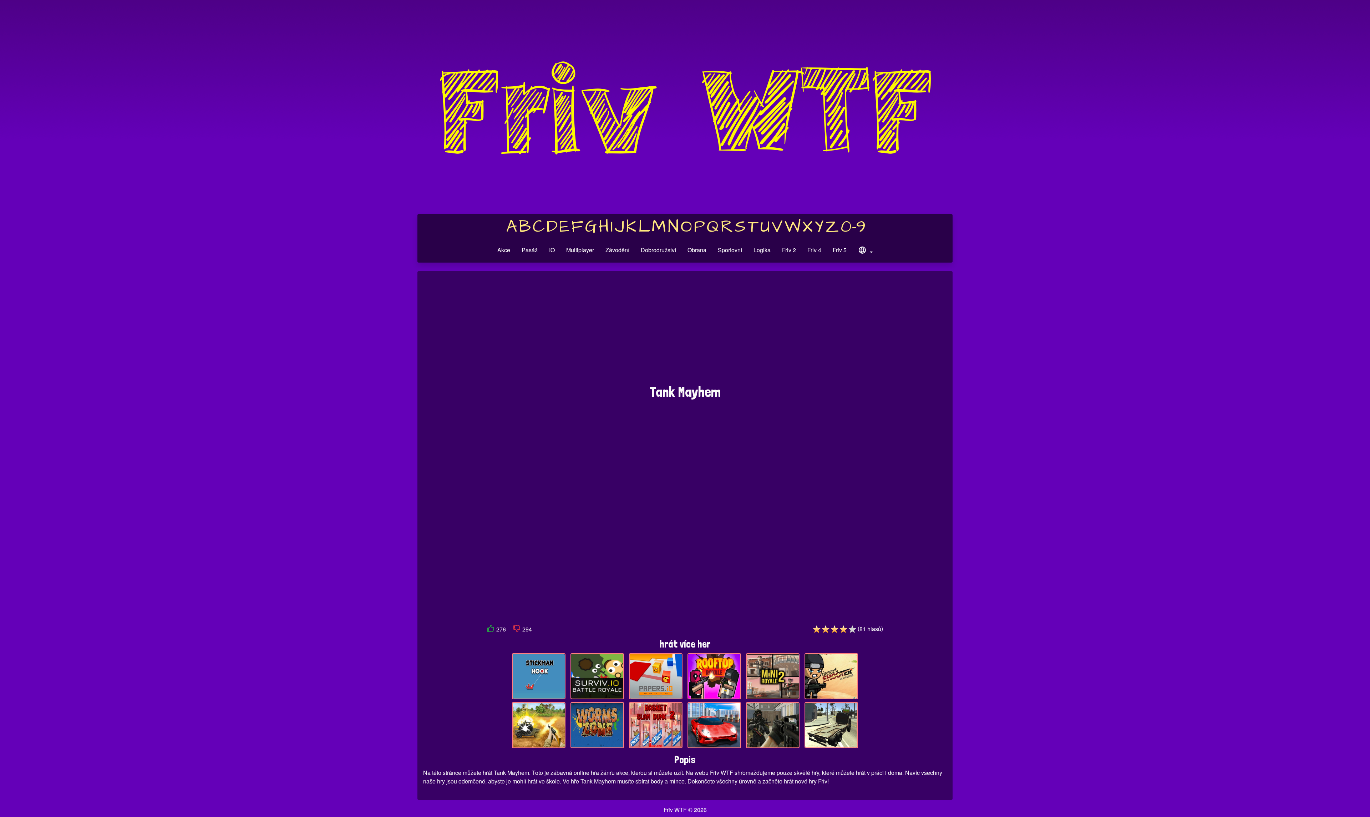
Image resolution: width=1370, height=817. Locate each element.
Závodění (617, 250)
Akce (503, 250)
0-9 (853, 227)
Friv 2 (789, 250)
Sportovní (730, 250)
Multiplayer (580, 250)
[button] (865, 251)
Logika (762, 250)
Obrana (696, 250)
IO (552, 250)
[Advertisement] (685, 331)
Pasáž (530, 250)
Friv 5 (840, 250)
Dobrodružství (658, 250)
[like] (491, 629)
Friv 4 (814, 250)
